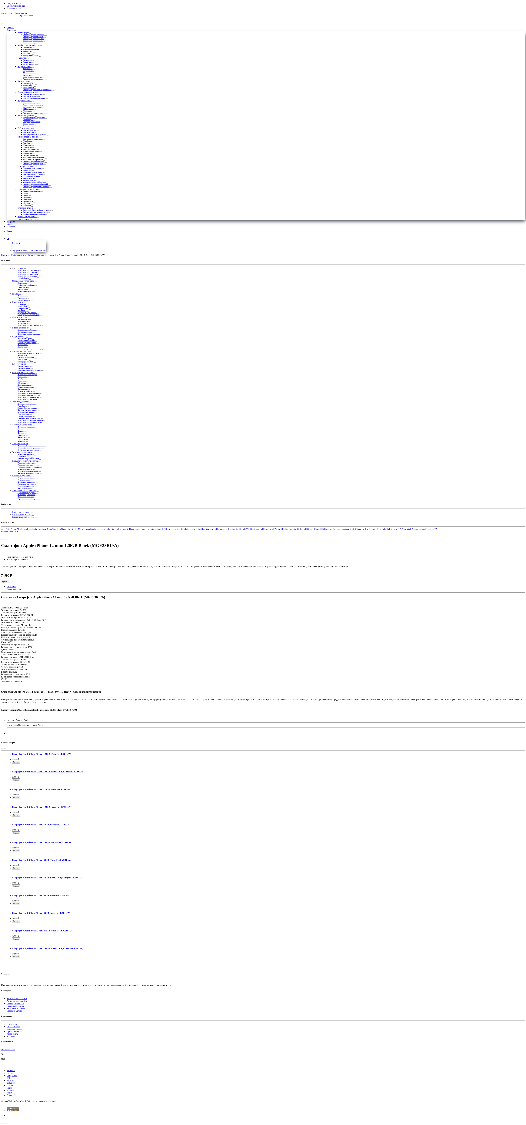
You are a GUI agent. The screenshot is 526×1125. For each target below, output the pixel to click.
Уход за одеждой (29, 178)
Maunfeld (259, 529)
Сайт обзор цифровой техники (41, 1101)
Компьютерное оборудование (34, 157)
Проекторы (27, 75)
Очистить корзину (37, 250)
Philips (285, 529)
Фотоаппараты (29, 84)
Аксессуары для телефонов (33, 37)
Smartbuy (360, 529)
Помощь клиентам (15, 1003)
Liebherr (231, 529)
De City (71, 529)
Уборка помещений (30, 180)
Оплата (10, 224)
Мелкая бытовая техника (32, 172)
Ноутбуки (27, 143)
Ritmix (309, 529)
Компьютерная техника (29, 137)
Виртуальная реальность (32, 77)
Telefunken (392, 529)
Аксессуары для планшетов (33, 39)
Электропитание (26, 208)
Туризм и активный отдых (28, 499)
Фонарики (27, 199)
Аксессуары (23, 32)
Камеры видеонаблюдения (33, 94)
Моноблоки (27, 141)
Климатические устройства (25, 461)
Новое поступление (27, 216)
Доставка (11, 226)
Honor (143, 529)
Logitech (240, 529)
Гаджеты (22, 58)
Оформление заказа (16, 6)
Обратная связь (8, 1049)
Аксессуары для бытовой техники (36, 185)
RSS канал (11, 1036)
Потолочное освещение (31, 191)
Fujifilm (111, 529)
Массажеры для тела (25, 484)
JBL (183, 529)
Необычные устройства (26, 495)
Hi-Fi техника (28, 109)
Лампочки (27, 206)
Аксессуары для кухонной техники (36, 187)
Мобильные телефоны (31, 49)
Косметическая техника (27, 482)
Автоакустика (28, 124)
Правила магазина (15, 1006)
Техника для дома (26, 166)
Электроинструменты (26, 454)
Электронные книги (30, 56)
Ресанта (429, 529)
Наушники (27, 60)
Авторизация (7, 13)
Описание (11, 586)
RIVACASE (318, 529)
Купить (5, 582)
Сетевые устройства (30, 155)
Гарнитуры (27, 62)
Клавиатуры (28, 153)
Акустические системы (31, 105)
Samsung (345, 529)
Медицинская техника (26, 486)
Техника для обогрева (26, 463)
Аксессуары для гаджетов (32, 41)
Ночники (26, 197)
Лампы (26, 195)
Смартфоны (27, 47)
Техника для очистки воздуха (29, 467)
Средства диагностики (31, 122)
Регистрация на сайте (17, 998)
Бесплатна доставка (16, 1008)
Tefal (384, 529)
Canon (64, 529)
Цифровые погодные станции (29, 473)
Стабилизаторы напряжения (34, 214)
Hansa (137, 529)
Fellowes (104, 529)
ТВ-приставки (28, 73)
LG (226, 529)
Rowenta (336, 529)
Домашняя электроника (32, 168)
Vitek (409, 529)
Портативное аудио (30, 103)
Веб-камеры (27, 147)
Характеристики (14, 589)
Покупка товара (14, 3)
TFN (399, 529)
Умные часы (28, 51)
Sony (374, 529)
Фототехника (24, 81)
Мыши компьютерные (31, 151)
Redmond (301, 529)
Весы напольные (24, 488)
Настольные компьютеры (32, 139)
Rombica (328, 529)
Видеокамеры (28, 86)
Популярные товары (27, 219)
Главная (10, 27)
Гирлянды (27, 204)
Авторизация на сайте (17, 1001)
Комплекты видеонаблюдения (34, 98)
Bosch (25, 529)
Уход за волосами (24, 480)
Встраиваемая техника (31, 176)
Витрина (11, 221)
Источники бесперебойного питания (36, 210)
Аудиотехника (25, 100)
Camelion (56, 529)
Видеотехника (25, 66)
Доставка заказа (14, 8)
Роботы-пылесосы (30, 130)
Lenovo (220, 529)
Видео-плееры (28, 71)
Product (16, 762)
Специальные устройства (24, 490)
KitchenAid (190, 529)
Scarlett (352, 529)
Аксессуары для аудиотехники (34, 113)
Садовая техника (24, 457)
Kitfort (199, 529)
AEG (8, 529)
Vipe (404, 529)
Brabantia (33, 529)
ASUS (19, 529)
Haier (131, 529)
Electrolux (94, 529)
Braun (49, 529)
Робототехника (25, 128)
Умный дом (27, 170)
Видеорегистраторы (30, 96)
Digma (87, 529)
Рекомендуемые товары (23, 517)
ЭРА (435, 529)
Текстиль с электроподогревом (34, 183)
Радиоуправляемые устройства (34, 134)
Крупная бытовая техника (33, 174)
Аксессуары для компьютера (34, 162)
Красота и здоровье (21, 475)
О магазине (12, 1024)
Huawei (168, 529)
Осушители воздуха (25, 469)
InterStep (177, 529)
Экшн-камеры (28, 88)
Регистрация (21, 13)
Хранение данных (30, 149)
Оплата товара (13, 1026)
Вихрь (422, 529)
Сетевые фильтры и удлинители (35, 212)
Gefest (118, 529)
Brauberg (42, 529)
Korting (205, 529)
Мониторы (27, 145)
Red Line (293, 529)
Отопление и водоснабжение (28, 471)
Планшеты (27, 54)
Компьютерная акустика (32, 107)
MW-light (277, 529)
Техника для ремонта (22, 452)
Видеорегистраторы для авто (34, 118)
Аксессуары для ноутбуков (33, 164)
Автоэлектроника (26, 115)
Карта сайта (12, 1034)
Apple (13, 529)
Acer (3, 529)
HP (163, 529)
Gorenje (125, 529)
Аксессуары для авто (31, 126)
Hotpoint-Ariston (154, 529)
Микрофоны (28, 111)
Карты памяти (29, 43)
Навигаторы (28, 120)
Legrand (213, 529)
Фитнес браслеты (29, 64)
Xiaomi (415, 529)
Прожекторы (28, 201)
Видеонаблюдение (26, 92)
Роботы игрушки (29, 132)
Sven (379, 529)
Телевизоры (27, 69)
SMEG (368, 529)
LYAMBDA (249, 529)
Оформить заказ (19, 250)
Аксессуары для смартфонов (34, 35)
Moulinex (268, 529)
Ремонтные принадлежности (28, 459)
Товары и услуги (14, 1011)
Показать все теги (9, 531)
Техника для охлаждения (27, 465)
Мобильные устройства (29, 45)
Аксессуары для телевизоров (34, 79)
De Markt (79, 529)
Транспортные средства (27, 493)
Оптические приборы (26, 497)
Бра (24, 193)
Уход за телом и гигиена (27, 478)
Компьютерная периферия (33, 160)
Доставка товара (14, 1029)
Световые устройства (28, 189)
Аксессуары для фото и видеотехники (37, 90)
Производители (14, 1031)
